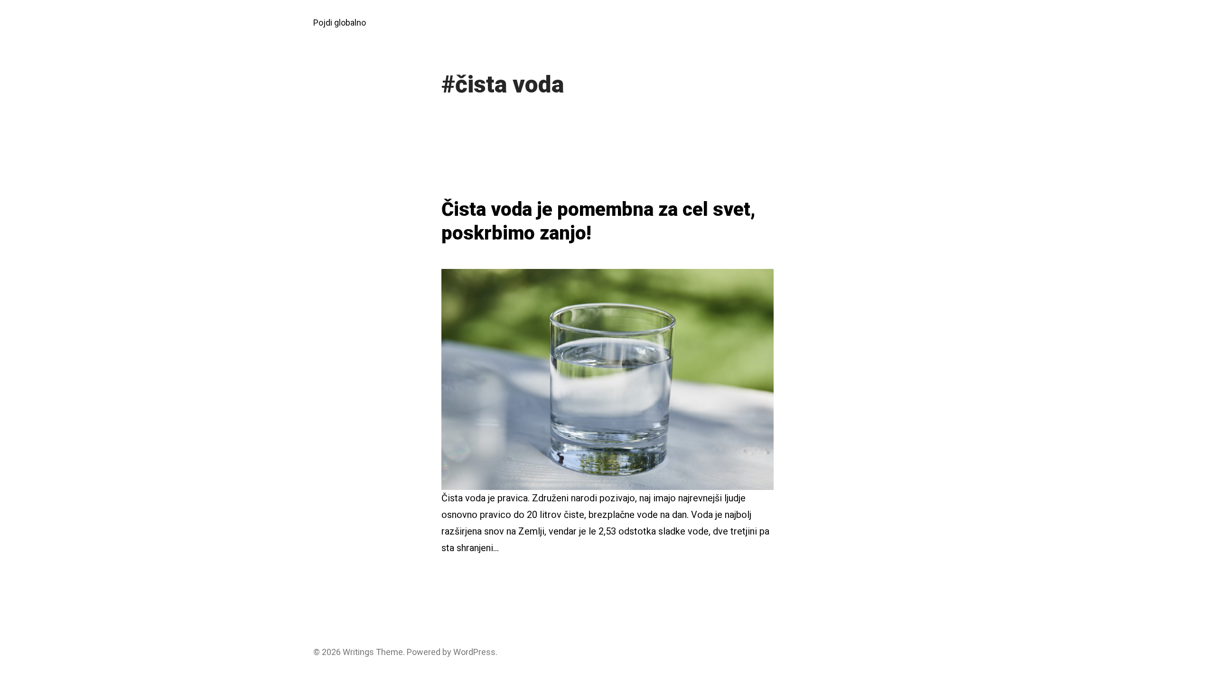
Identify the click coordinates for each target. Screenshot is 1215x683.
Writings (358, 652)
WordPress (474, 652)
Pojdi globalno (339, 23)
